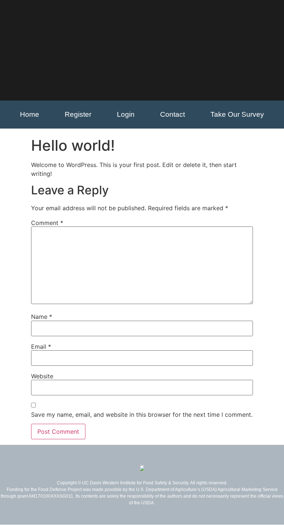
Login (126, 114)
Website (42, 376)
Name (41, 317)
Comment (47, 223)
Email (41, 347)
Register (78, 114)
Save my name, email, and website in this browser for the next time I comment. (142, 414)
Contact (172, 114)
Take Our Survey (237, 114)
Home (29, 114)
